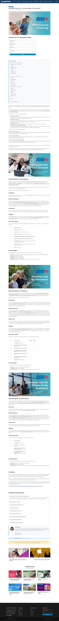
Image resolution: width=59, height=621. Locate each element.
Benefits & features (13, 79)
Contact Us (31, 613)
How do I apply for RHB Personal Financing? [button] (16, 522)
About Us (31, 609)
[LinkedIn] (20, 532)
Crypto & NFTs (19, 1)
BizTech (9, 618)
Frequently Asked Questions (15, 101)
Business (30, 1)
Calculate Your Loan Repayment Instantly (16, 62)
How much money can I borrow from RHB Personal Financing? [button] (18, 496)
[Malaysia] (57, 1)
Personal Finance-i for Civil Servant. (16, 64)
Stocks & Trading (25, 1)
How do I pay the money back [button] (14, 507)
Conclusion (12, 98)
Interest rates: (12, 91)
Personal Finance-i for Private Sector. (16, 86)
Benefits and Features (13, 67)
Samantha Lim (18, 527)
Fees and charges (13, 73)
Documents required (13, 71)
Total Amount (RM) (12, 40)
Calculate (22, 54)
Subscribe (47, 614)
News (14, 1)
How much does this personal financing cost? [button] (16, 504)
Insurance (41, 1)
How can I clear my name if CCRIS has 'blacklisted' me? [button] (17, 516)
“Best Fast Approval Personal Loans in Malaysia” (25, 486)
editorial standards (17, 538)
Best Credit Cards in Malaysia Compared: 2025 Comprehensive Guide (14, 593)
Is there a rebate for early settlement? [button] (15, 513)
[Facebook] (6, 615)
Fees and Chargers (13, 95)
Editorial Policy (51, 618)
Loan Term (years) (12, 50)
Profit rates (12, 88)
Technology (50, 1)
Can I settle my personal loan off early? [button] (15, 510)
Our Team (31, 612)
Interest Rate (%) (12, 47)
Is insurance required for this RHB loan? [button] (15, 519)
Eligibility (12, 70)
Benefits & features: (13, 89)
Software (45, 1)
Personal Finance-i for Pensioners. (16, 76)
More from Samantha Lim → (19, 534)
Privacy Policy (46, 618)
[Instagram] (8, 615)
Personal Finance (35, 1)
